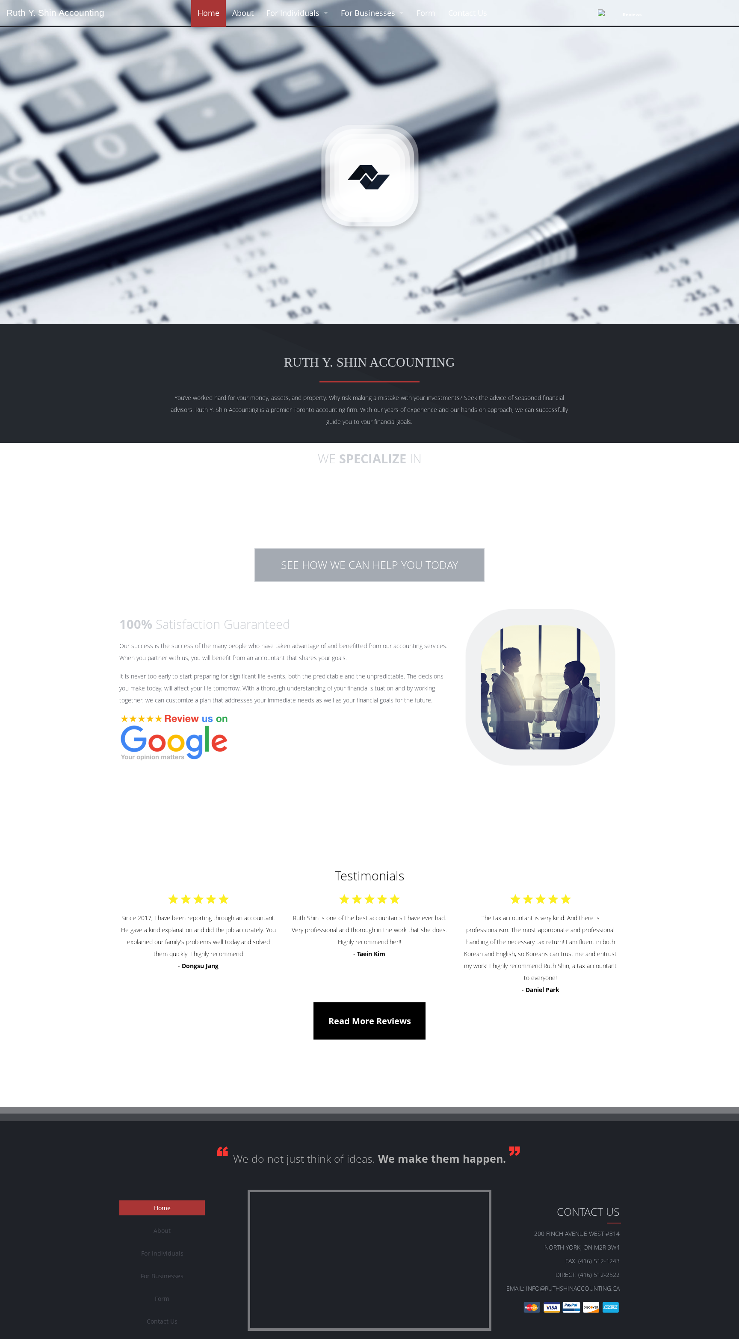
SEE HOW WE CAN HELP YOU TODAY (369, 564)
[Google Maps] (726, 14)
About (243, 13)
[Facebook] (682, 14)
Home (208, 13)
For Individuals (292, 13)
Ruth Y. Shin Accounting (55, 13)
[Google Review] (174, 737)
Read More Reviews (369, 1021)
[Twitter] (711, 14)
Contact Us (467, 13)
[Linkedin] (697, 14)
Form (426, 13)
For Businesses (368, 13)
